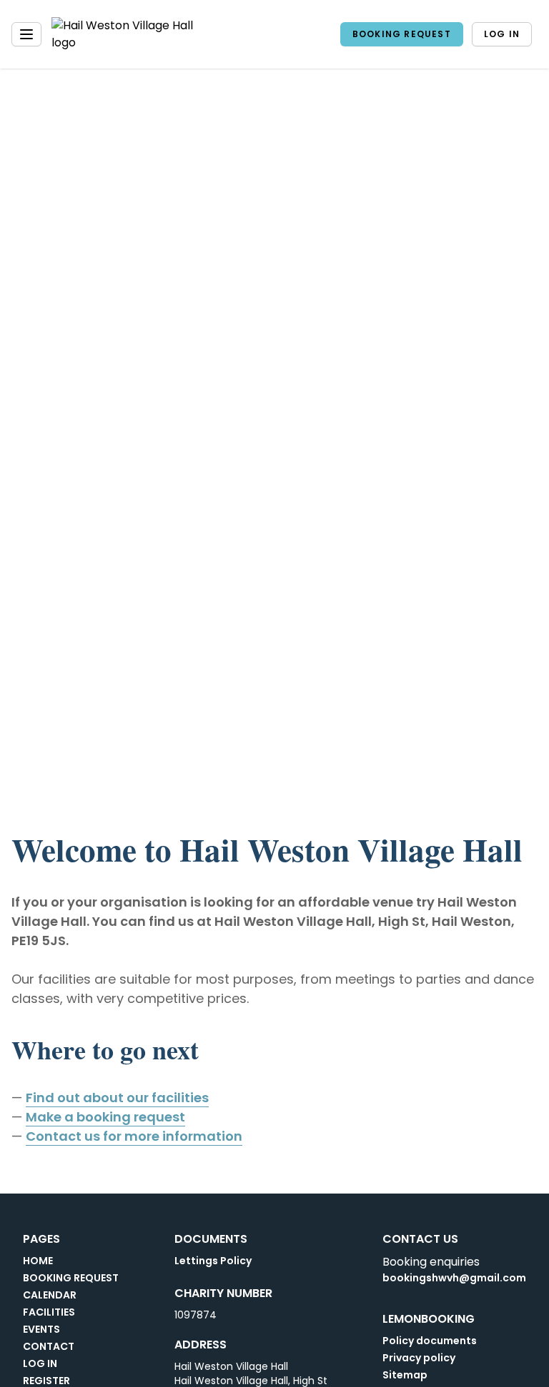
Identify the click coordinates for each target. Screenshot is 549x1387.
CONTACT (48, 1346)
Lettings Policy (213, 1261)
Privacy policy (418, 1358)
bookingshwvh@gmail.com (454, 1278)
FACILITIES (49, 1312)
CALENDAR (49, 1295)
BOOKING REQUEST (401, 34)
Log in (502, 34)
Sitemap (404, 1375)
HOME (38, 1261)
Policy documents (429, 1340)
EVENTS (41, 1329)
